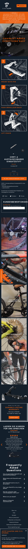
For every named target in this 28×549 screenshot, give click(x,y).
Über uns (14, 510)
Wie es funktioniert (14, 517)
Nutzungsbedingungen (14, 527)
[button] (21, 5)
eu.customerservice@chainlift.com (14, 22)
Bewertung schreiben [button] (14, 208)
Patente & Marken (14, 522)
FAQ (14, 512)
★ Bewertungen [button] (1, 275)
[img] (14, 430)
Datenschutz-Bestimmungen (14, 524)
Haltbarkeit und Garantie (14, 519)
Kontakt (14, 515)
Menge (14, 171)
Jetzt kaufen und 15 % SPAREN (13, 546)
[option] (14, 17)
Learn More (14, 417)
